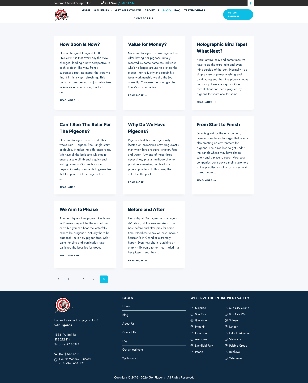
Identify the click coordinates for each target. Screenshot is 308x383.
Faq (177, 10)
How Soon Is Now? (80, 44)
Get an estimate (128, 10)
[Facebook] (251, 3)
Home (86, 10)
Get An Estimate (234, 14)
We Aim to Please (79, 209)
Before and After (146, 209)
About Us (151, 10)
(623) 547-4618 (127, 3)
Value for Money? (147, 44)
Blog (167, 10)
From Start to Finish (218, 124)
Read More (69, 100)
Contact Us (143, 18)
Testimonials (194, 10)
